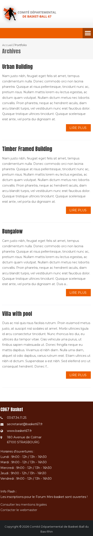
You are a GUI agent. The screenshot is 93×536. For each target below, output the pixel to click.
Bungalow (12, 231)
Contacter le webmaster (18, 510)
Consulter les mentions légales (23, 505)
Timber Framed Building (27, 149)
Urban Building (17, 67)
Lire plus (78, 128)
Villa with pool (17, 314)
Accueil (7, 45)
